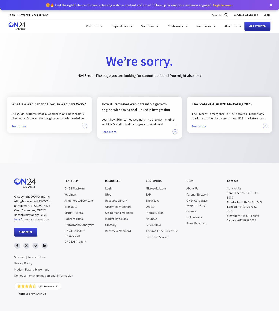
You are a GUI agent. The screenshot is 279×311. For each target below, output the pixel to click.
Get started (257, 26)
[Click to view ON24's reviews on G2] (37, 286)
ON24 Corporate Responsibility (197, 203)
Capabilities (120, 26)
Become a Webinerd (118, 231)
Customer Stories (157, 237)
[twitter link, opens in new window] (26, 246)
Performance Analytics (79, 225)
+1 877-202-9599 (251, 202)
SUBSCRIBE (25, 232)
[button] (271, 5)
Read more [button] (19, 126)
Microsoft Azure (156, 188)
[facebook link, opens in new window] (17, 246)
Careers (191, 211)
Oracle (150, 206)
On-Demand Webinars (119, 213)
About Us (192, 188)
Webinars (71, 194)
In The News (194, 217)
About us (230, 26)
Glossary (110, 225)
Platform (92, 26)
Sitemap (19, 257)
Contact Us (234, 188)
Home (12, 14)
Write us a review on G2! (32, 293)
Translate (71, 206)
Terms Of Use (36, 257)
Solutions (147, 26)
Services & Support (246, 15)
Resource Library (116, 200)
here (17, 219)
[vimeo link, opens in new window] (35, 246)
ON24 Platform (75, 188)
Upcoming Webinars (118, 206)
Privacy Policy (23, 263)
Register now (222, 5)
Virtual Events (74, 213)
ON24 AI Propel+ (75, 241)
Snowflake (152, 200)
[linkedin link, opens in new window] (45, 246)
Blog (108, 194)
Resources (203, 26)
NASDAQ (151, 219)
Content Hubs (74, 219)
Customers (175, 26)
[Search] (226, 15)
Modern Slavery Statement (31, 269)
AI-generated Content (79, 200)
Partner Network (197, 194)
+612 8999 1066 (246, 220)
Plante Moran (155, 213)
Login (266, 15)
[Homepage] (17, 26)
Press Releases (196, 223)
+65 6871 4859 (250, 216)
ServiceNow (153, 225)
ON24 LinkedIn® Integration (75, 233)
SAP (148, 194)
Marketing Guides (116, 219)
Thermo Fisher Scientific (162, 231)
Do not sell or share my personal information (43, 275)
